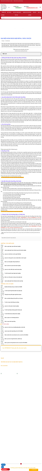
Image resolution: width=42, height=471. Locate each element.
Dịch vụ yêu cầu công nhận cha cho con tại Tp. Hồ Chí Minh (16, 342)
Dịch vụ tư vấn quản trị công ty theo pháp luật (13, 277)
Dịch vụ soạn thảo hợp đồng (10, 321)
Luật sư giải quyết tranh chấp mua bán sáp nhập (14, 280)
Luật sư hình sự (4, 421)
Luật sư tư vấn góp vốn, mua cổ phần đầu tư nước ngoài (15, 257)
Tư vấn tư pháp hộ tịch (6, 453)
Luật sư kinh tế (4, 414)
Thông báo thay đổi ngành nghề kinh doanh (13, 294)
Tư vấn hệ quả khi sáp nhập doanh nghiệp (13, 273)
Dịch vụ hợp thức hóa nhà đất (7, 430)
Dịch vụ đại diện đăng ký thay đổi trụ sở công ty (14, 298)
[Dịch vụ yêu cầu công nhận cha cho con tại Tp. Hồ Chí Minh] (2, 342)
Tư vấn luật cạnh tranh (6, 444)
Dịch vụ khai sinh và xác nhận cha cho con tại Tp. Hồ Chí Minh (16, 334)
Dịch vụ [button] (39, 12)
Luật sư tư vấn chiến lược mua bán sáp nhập (13, 269)
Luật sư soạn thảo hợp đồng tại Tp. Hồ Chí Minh (14, 331)
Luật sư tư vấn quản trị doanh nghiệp (12, 306)
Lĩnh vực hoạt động (5, 391)
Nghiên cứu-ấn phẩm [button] (27, 12)
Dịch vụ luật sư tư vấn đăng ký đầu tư (12, 317)
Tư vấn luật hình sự (5, 449)
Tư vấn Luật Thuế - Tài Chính (7, 456)
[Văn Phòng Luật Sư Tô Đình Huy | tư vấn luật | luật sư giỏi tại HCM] (4, 7)
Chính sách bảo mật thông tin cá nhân (6, 0)
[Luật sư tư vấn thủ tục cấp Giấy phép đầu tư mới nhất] (2, 327)
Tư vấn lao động (4, 441)
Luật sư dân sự (4, 419)
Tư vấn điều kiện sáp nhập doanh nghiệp (12, 313)
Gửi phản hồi (34, 469)
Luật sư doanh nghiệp (27, 28)
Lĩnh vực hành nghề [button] (17, 12)
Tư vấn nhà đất (4, 435)
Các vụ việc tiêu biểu (5, 394)
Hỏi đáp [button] (34, 12)
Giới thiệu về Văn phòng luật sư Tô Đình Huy (9, 389)
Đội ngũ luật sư (4, 393)
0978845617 (19, 8)
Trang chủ (4, 12)
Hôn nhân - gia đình (5, 418)
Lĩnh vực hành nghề (18, 28)
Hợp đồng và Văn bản (5, 426)
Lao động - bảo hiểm (5, 416)
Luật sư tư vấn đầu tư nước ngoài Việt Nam (13, 254)
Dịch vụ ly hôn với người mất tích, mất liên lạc (13, 338)
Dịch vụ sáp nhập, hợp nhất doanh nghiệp (13, 246)
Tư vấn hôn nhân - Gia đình (6, 437)
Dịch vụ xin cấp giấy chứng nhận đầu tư (12, 261)
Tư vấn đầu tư (4, 442)
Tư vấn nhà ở (4, 439)
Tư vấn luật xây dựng (5, 448)
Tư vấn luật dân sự (5, 451)
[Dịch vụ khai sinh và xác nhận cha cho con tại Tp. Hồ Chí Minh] (2, 335)
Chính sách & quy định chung (18, 0)
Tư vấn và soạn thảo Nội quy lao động (12, 302)
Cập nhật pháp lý (5, 405)
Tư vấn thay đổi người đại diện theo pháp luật (13, 290)
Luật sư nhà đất (4, 412)
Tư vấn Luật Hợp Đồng (6, 458)
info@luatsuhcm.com (32, 8)
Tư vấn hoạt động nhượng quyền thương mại (13, 309)
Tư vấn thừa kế (4, 434)
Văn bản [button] (2, 14)
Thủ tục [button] (16, 14)
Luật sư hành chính (5, 423)
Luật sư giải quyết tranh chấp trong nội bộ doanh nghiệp (15, 250)
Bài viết (3, 402)
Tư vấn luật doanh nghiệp (6, 455)
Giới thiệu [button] (9, 12)
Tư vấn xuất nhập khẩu (6, 446)
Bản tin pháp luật (4, 403)
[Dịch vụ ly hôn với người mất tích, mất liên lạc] (2, 338)
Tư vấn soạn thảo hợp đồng (6, 428)
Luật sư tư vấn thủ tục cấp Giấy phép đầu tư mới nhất (15, 327)
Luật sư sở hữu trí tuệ (5, 425)
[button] (21, 463)
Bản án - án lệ (4, 407)
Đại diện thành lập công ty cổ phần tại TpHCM (13, 286)
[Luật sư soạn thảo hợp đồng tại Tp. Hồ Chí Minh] (2, 331)
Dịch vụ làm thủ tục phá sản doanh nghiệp (13, 265)
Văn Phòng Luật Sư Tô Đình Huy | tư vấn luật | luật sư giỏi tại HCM (22, 467)
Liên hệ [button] (29, 14)
